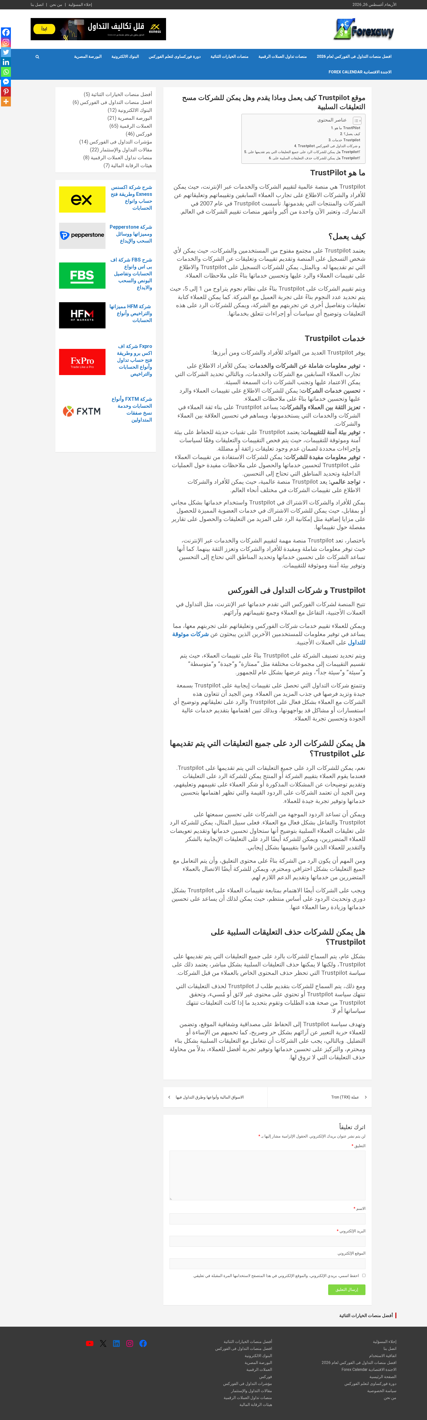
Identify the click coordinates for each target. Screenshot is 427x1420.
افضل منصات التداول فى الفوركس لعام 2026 (354, 56)
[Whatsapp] (6, 72)
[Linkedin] (6, 62)
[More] (6, 101)
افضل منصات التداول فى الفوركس (116, 102)
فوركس (144, 134)
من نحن (56, 4)
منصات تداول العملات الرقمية (282, 56)
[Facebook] (6, 32)
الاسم (359, 1208)
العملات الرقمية (136, 126)
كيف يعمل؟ (352, 134)
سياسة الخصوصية (381, 1390)
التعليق (358, 1145)
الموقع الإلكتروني (351, 1253)
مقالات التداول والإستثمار (126, 150)
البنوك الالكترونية (125, 56)
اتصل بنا (37, 4)
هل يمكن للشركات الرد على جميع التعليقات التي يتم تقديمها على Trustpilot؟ (304, 152)
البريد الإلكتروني (351, 1231)
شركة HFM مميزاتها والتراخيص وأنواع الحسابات (130, 313)
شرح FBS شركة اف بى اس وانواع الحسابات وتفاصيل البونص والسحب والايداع (131, 273)
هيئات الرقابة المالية (131, 165)
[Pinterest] (6, 92)
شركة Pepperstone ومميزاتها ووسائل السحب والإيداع (131, 234)
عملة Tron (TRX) (345, 1097)
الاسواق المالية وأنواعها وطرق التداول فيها (210, 1097)
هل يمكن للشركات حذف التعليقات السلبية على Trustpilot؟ (316, 158)
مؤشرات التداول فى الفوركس (120, 142)
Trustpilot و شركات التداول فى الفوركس (329, 146)
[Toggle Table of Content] (354, 121)
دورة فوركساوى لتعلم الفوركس (175, 56)
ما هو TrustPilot (347, 128)
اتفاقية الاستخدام (382, 1355)
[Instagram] (6, 42)
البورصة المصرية (88, 56)
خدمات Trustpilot (346, 140)
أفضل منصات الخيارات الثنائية (121, 94)
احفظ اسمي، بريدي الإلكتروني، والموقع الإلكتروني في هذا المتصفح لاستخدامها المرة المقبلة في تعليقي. (276, 1275)
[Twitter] (6, 52)
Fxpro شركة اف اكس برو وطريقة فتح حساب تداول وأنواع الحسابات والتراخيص (134, 360)
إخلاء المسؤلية (80, 4)
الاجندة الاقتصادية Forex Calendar (360, 72)
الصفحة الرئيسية (382, 1376)
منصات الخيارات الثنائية (230, 56)
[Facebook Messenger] (6, 82)
